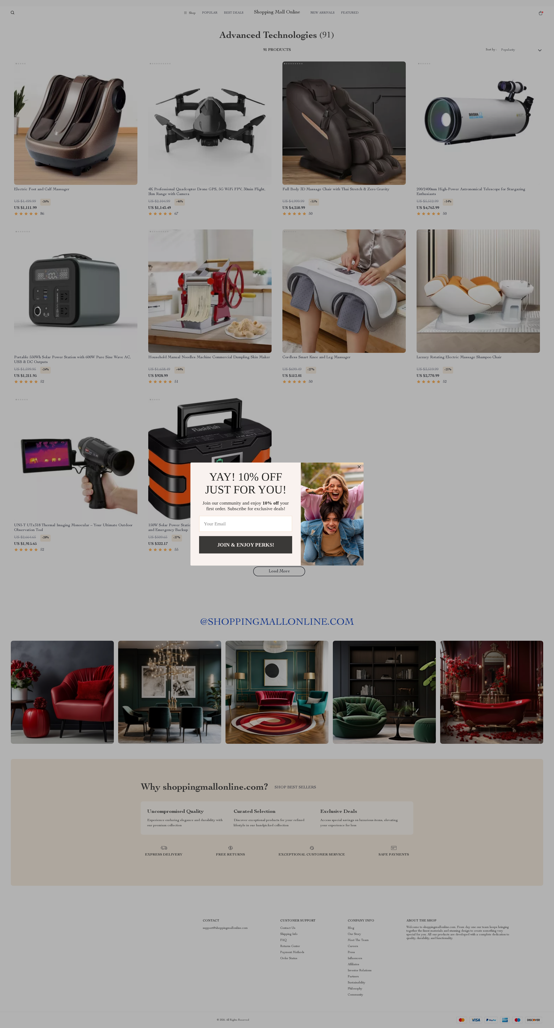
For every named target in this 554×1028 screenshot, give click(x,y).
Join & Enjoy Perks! (245, 544)
